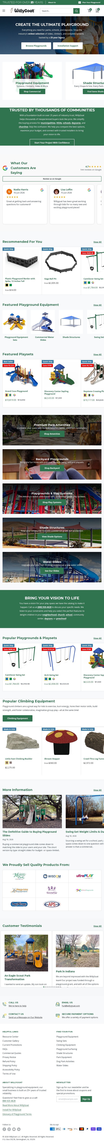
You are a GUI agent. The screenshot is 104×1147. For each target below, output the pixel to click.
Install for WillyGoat (12, 1109)
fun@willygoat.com (71, 1005)
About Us (52, 2)
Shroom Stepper (52, 758)
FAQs (5, 1049)
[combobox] (56, 11)
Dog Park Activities (65, 1061)
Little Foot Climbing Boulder (18, 758)
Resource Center (10, 1036)
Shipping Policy (10, 1065)
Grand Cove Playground (16, 391)
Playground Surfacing (66, 1049)
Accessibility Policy (11, 1069)
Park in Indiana (65, 971)
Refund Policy (9, 1061)
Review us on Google (52, 179)
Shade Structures (64, 1053)
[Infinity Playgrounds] (84, 890)
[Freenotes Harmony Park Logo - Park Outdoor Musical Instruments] (19, 876)
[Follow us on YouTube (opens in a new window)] (14, 1129)
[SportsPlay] (52, 890)
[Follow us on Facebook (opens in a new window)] (4, 1129)
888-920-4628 (9, 1100)
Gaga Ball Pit (50, 278)
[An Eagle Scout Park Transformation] (26, 953)
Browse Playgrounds (36, 45)
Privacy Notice (9, 1057)
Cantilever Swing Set (15, 675)
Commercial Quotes (12, 1053)
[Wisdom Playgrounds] (52, 876)
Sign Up (86, 1099)
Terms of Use (9, 1073)
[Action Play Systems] (52, 904)
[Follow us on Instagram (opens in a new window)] (9, 1129)
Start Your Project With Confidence (52, 142)
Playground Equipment (67, 1036)
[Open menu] (4, 11)
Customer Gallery (11, 1040)
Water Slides (62, 1065)
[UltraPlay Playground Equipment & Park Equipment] (84, 876)
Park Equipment (64, 1057)
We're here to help (17, 1005)
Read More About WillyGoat (16, 1105)
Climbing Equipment (17, 718)
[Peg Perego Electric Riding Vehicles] (19, 904)
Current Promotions (12, 1044)
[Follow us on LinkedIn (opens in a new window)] (19, 1129)
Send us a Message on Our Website (25, 1017)
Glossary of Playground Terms (17, 1114)
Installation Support (68, 45)
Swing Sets (61, 1040)
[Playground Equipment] (19, 890)
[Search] (76, 11)
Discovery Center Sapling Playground (56, 392)
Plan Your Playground (91, 2)
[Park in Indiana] (77, 951)
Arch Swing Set (51, 675)
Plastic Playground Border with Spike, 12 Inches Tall (20, 279)
